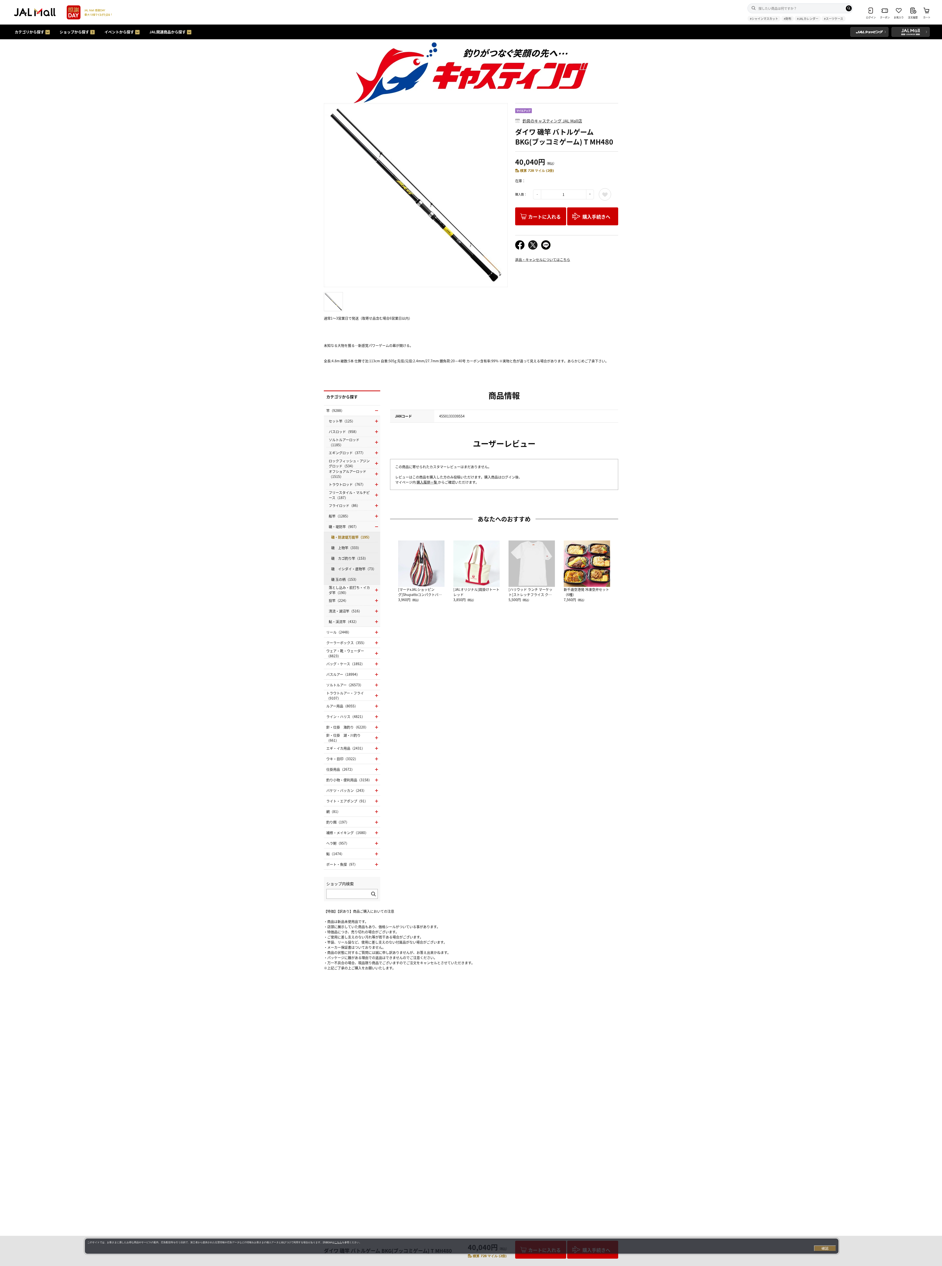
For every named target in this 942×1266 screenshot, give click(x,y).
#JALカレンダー (807, 18)
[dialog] (461, 1246)
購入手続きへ (596, 216)
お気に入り (605, 194)
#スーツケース (833, 18)
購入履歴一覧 (427, 482)
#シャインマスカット (764, 18)
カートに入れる (544, 216)
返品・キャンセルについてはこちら (542, 259)
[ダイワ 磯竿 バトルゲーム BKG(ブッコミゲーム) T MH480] (416, 195)
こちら (338, 1242)
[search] (849, 8)
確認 (825, 1248)
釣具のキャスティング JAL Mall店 (552, 121)
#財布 (787, 18)
